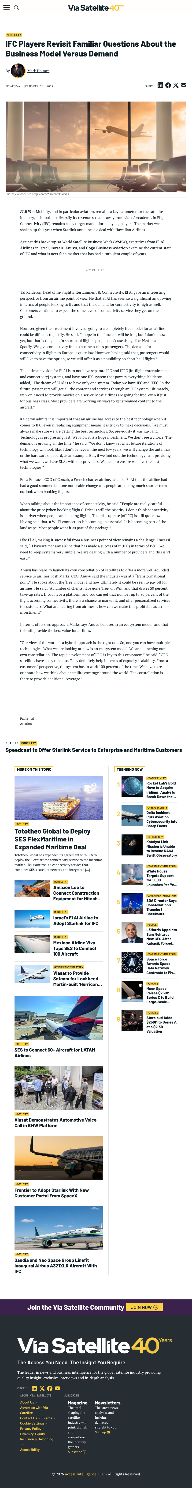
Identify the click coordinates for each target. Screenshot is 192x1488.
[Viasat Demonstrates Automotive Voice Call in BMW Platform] (59, 1087)
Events (47, 1418)
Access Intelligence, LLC (85, 1474)
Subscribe (75, 1452)
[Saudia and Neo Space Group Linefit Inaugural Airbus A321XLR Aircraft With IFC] (59, 1227)
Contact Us (28, 1418)
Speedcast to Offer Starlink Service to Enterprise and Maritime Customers (94, 749)
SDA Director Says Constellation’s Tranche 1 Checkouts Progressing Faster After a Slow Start (161, 907)
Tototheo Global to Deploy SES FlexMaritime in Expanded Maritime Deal (53, 839)
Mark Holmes (38, 70)
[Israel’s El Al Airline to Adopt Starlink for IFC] (32, 918)
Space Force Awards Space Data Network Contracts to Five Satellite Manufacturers (160, 966)
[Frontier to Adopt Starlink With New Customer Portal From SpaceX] (59, 1157)
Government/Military (68, 967)
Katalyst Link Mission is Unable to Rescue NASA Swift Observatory (161, 849)
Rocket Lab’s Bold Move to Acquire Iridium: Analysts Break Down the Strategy (161, 790)
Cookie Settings (32, 1423)
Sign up (101, 1432)
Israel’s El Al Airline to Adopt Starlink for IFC (76, 920)
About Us (27, 1402)
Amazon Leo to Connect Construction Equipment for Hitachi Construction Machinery (76, 892)
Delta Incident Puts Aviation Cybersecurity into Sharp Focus (161, 819)
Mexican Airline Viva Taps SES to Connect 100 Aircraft (75, 948)
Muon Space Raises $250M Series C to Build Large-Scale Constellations (160, 995)
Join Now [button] (142, 1307)
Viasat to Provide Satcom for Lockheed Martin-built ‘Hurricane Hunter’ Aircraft (76, 978)
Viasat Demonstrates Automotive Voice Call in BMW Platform (55, 1122)
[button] (6, 7)
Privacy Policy (30, 1429)
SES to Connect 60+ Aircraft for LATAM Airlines (55, 1052)
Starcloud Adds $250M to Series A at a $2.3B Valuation (161, 1025)
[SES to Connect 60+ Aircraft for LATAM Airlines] (59, 1017)
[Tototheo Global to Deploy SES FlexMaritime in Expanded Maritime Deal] (59, 797)
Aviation (26, 723)
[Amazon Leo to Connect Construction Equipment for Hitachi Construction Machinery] (32, 888)
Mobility (14, 35)
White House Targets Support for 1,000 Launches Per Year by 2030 (161, 878)
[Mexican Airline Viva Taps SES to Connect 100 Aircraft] (32, 944)
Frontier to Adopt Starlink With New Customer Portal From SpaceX (52, 1192)
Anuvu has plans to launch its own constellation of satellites (70, 570)
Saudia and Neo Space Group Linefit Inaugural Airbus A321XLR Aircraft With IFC (56, 1265)
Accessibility (30, 1450)
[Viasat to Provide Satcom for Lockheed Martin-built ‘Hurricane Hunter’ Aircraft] (32, 974)
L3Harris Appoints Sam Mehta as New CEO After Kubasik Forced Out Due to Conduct (161, 937)
